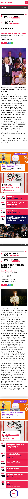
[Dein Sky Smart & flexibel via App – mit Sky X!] (14, 162)
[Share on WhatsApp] (12, 43)
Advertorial (23, 153)
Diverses (16, 495)
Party (4, 495)
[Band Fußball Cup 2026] (14, 183)
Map (4, 42)
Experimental (24, 495)
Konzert (4, 7)
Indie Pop (25, 245)
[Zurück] (1, 7)
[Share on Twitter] (10, 43)
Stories (16, 153)
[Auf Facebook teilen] (8, 43)
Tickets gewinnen (9, 190)
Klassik (26, 7)
